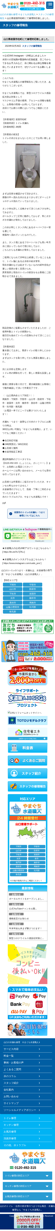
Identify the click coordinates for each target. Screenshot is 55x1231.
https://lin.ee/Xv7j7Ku (14, 552)
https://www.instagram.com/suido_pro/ (22, 563)
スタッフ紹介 (11, 1082)
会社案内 (9, 1089)
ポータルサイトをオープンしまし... (26, 898)
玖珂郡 (32, 607)
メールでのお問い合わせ (32, 9)
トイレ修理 (10, 1118)
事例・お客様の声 (14, 1062)
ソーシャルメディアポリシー (20, 1109)
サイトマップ (11, 1103)
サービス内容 (11, 1049)
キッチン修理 (11, 1124)
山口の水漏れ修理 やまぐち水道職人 (18, 14)
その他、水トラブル (15, 1145)
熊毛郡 (12, 611)
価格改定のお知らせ (19, 918)
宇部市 (32, 584)
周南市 (32, 602)
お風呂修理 (10, 1131)
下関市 (12, 584)
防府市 (32, 589)
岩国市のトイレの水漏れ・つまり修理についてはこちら (29, 514)
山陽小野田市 (12, 607)
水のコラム (10, 1076)
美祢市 (12, 602)
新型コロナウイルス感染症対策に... (26, 938)
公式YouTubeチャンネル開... (23, 908)
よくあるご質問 (12, 1069)
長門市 (18, 863)
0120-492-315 (25, 1168)
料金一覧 (9, 1055)
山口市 (12, 589)
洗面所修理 (10, 1138)
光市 (12, 598)
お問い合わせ (11, 1096)
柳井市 (32, 598)
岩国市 (32, 593)
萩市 (37, 859)
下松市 (12, 593)
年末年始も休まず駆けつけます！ (25, 928)
